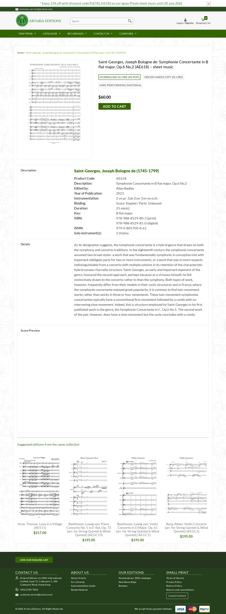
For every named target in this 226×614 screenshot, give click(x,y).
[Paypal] (204, 608)
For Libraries (78, 581)
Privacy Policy (174, 581)
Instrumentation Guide (83, 585)
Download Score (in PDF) (119, 77)
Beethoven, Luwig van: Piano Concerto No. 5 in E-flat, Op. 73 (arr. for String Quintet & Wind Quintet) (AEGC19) (89, 529)
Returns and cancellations (180, 589)
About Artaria (78, 578)
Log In (180, 23)
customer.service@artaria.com (36, 9)
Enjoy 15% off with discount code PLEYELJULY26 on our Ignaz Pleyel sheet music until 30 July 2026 (112, 3)
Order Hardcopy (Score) (163, 77)
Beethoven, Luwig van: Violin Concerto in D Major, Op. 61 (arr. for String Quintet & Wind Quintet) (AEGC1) (137, 529)
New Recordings (127, 581)
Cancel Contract (177, 595)
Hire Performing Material (120, 85)
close (209, 4)
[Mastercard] (192, 608)
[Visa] (180, 608)
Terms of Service (175, 578)
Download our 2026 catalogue (135, 578)
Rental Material (79, 589)
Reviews (123, 585)
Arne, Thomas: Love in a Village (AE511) (40, 525)
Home (20, 52)
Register (189, 23)
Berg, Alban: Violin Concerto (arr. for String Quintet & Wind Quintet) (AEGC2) (186, 527)
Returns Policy (174, 585)
